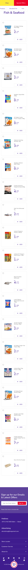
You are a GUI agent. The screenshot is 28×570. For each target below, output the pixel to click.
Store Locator (6, 541)
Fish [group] (23, 8)
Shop (7, 3)
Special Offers (21, 3)
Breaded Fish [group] (13, 8)
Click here (7, 509)
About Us (5, 551)
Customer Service (7, 546)
